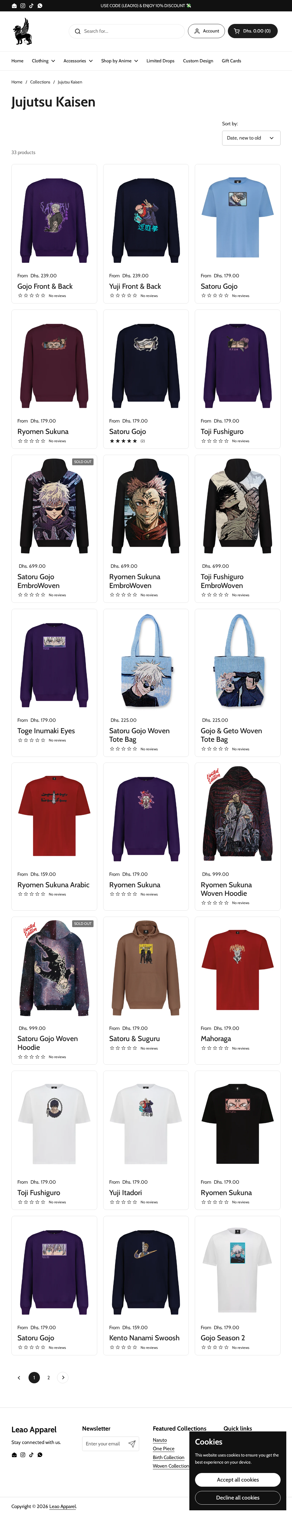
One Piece (164, 1448)
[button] (253, 31)
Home (17, 82)
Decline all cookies (237, 1497)
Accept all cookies (238, 1479)
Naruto (160, 1440)
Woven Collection (171, 1466)
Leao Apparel (62, 1506)
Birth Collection (168, 1457)
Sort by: (230, 123)
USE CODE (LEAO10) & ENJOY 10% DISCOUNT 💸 (146, 6)
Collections (40, 82)
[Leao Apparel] (22, 31)
